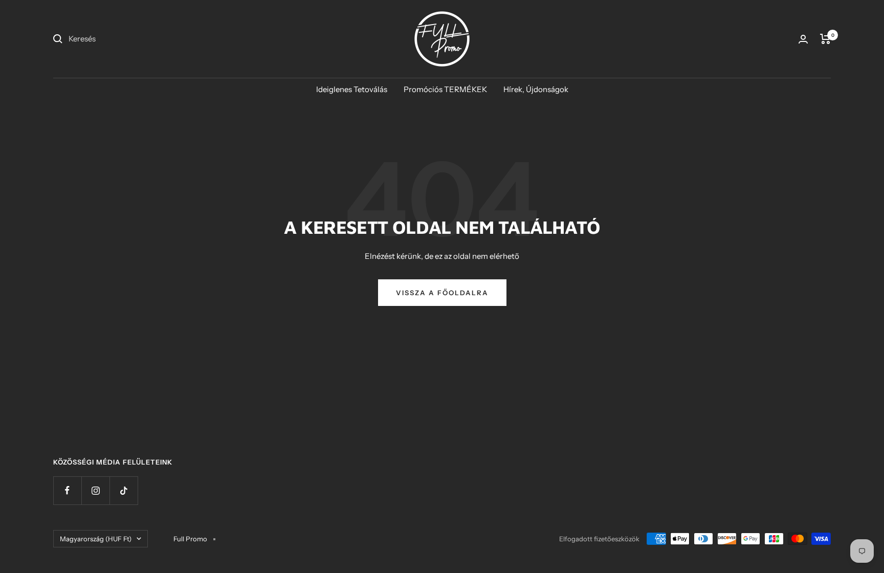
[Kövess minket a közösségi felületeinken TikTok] (123, 490)
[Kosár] (825, 39)
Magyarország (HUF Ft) (95, 539)
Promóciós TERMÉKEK (445, 89)
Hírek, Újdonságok (535, 89)
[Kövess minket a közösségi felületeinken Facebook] (67, 490)
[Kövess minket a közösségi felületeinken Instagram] (95, 490)
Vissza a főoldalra (442, 293)
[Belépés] (803, 39)
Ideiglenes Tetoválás (351, 89)
